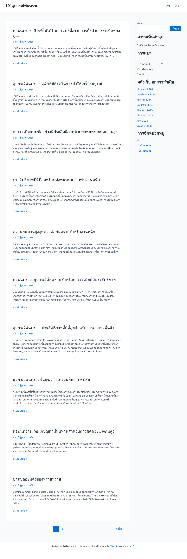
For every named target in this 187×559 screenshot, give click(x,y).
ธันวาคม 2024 (145, 89)
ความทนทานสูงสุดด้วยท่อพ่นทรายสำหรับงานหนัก (54, 231)
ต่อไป (120, 528)
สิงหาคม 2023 (145, 110)
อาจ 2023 (142, 120)
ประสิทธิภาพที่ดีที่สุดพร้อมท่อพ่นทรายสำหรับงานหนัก (56, 179)
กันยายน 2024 (145, 104)
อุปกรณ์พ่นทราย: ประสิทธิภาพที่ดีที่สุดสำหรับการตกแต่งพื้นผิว (63, 327)
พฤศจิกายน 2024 (146, 94)
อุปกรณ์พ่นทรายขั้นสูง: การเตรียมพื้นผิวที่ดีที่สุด (51, 379)
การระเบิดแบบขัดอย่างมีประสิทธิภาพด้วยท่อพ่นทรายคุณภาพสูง (65, 131)
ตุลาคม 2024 (144, 99)
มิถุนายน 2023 (145, 115)
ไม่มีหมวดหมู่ (144, 145)
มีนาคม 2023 (144, 125)
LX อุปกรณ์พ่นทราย (22, 6)
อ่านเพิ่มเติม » (20, 63)
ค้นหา (140, 23)
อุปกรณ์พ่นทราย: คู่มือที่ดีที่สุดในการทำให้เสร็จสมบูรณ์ (57, 83)
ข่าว (177, 5)
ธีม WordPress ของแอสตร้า (121, 546)
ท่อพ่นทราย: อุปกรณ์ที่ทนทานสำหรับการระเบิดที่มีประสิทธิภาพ (64, 279)
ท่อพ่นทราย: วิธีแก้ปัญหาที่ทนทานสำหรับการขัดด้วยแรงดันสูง (63, 431)
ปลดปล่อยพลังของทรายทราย (37, 479)
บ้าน (168, 5)
